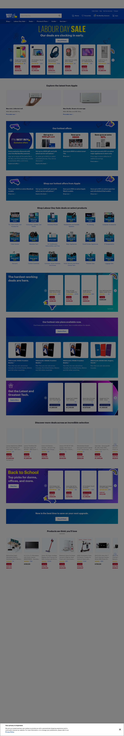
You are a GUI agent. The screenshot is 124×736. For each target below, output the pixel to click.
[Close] (120, 730)
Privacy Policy (9, 732)
